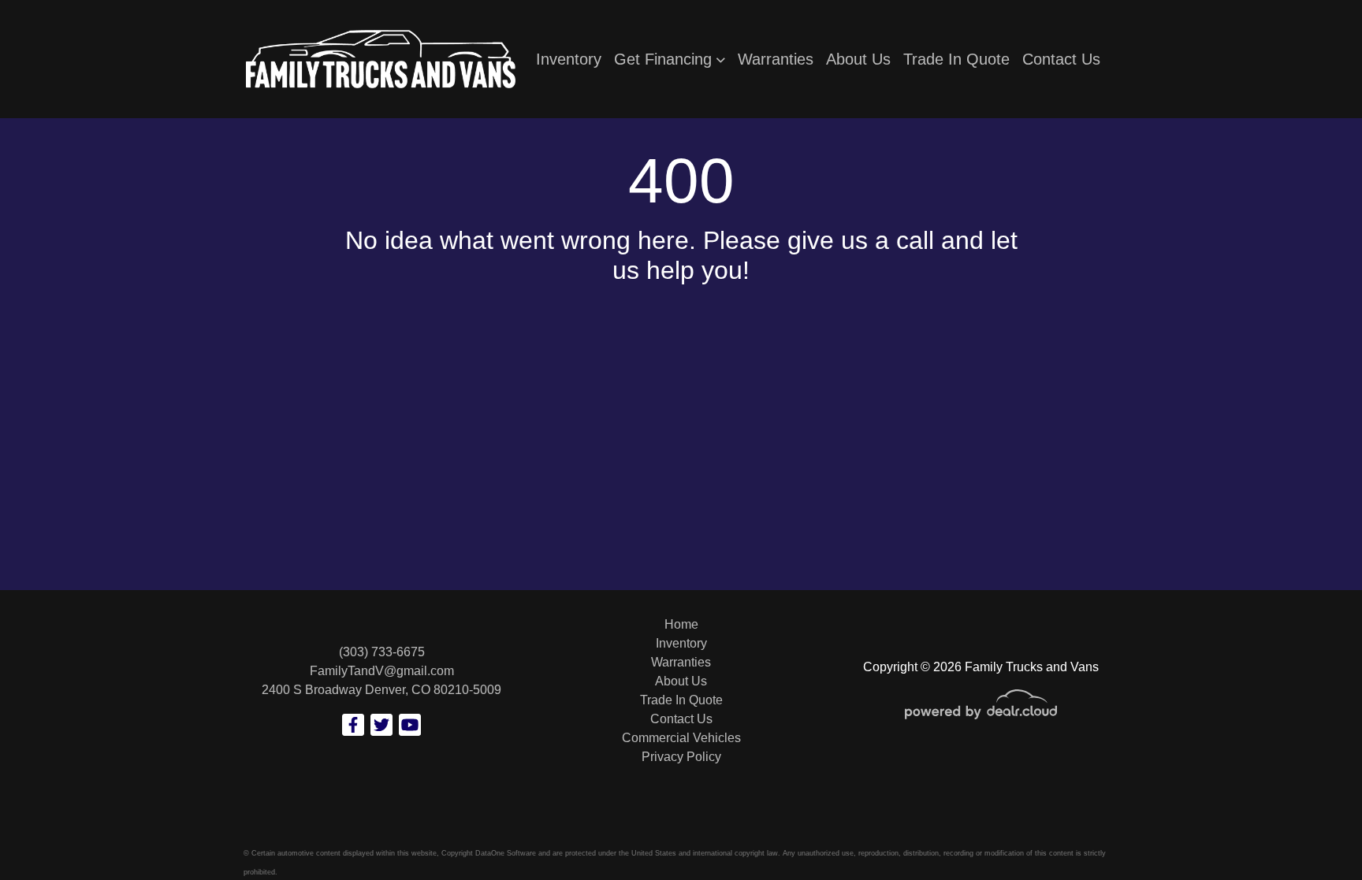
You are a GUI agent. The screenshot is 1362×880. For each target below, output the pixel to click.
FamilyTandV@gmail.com (382, 671)
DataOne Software (505, 853)
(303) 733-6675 (382, 652)
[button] (669, 59)
